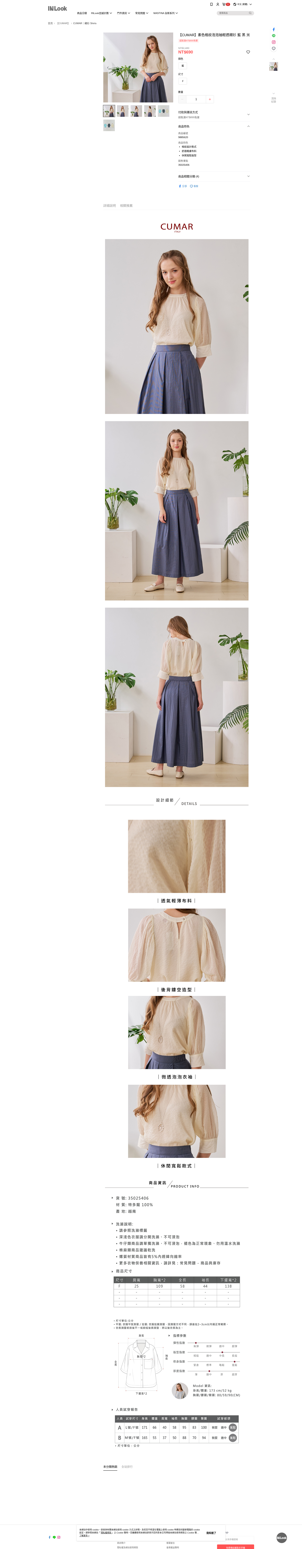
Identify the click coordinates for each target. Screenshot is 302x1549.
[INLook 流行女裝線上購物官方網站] (59, 9)
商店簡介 (121, 1543)
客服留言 (170, 1543)
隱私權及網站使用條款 (127, 1547)
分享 (184, 186)
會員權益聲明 (172, 1547)
